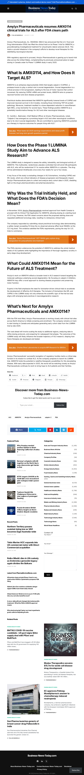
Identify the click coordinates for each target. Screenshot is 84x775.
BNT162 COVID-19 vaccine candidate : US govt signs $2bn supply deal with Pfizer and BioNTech (22, 634)
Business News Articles (52, 449)
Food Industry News (51, 473)
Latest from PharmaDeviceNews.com (21, 573)
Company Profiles (50, 457)
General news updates (51, 486)
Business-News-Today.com (42, 755)
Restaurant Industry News (53, 510)
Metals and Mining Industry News (55, 502)
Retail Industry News (51, 514)
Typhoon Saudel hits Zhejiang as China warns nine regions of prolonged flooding (27, 495)
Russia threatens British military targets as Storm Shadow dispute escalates (27, 510)
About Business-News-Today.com (22, 766)
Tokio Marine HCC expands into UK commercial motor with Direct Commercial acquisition (23, 545)
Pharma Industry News (14, 21)
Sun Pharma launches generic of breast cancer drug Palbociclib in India (23, 724)
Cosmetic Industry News (52, 461)
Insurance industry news (52, 498)
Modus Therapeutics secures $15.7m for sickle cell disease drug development (58, 665)
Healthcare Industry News (53, 490)
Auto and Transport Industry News (56, 445)
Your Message (48, 553)
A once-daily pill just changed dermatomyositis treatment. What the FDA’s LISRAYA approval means (23, 603)
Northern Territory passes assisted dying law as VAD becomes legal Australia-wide (21, 529)
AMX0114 (18, 417)
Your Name (47, 534)
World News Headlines (52, 525)
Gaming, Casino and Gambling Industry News (59, 476)
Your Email (47, 543)
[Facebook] (37, 761)
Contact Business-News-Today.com (49, 766)
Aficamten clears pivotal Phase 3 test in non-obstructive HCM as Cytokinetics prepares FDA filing (23, 579)
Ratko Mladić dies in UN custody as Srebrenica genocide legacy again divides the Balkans (23, 561)
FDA (56, 417)
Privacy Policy (42, 769)
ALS (10, 417)
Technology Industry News (53, 518)
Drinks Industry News (51, 465)
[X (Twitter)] (46, 761)
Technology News (50, 521)
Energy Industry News (51, 469)
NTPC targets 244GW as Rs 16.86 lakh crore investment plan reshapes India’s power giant (28, 480)
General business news (52, 483)
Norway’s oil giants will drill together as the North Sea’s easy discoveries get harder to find (28, 464)
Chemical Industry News (52, 453)
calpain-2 (48, 417)
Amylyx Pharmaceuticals (32, 210)
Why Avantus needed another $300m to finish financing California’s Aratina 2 (28, 448)
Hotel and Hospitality (51, 494)
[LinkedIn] (42, 761)
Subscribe (60, 405)
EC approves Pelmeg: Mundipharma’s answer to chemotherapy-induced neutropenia (56, 695)
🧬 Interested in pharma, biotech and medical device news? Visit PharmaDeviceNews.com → (42, 2)
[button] (8, 8)
